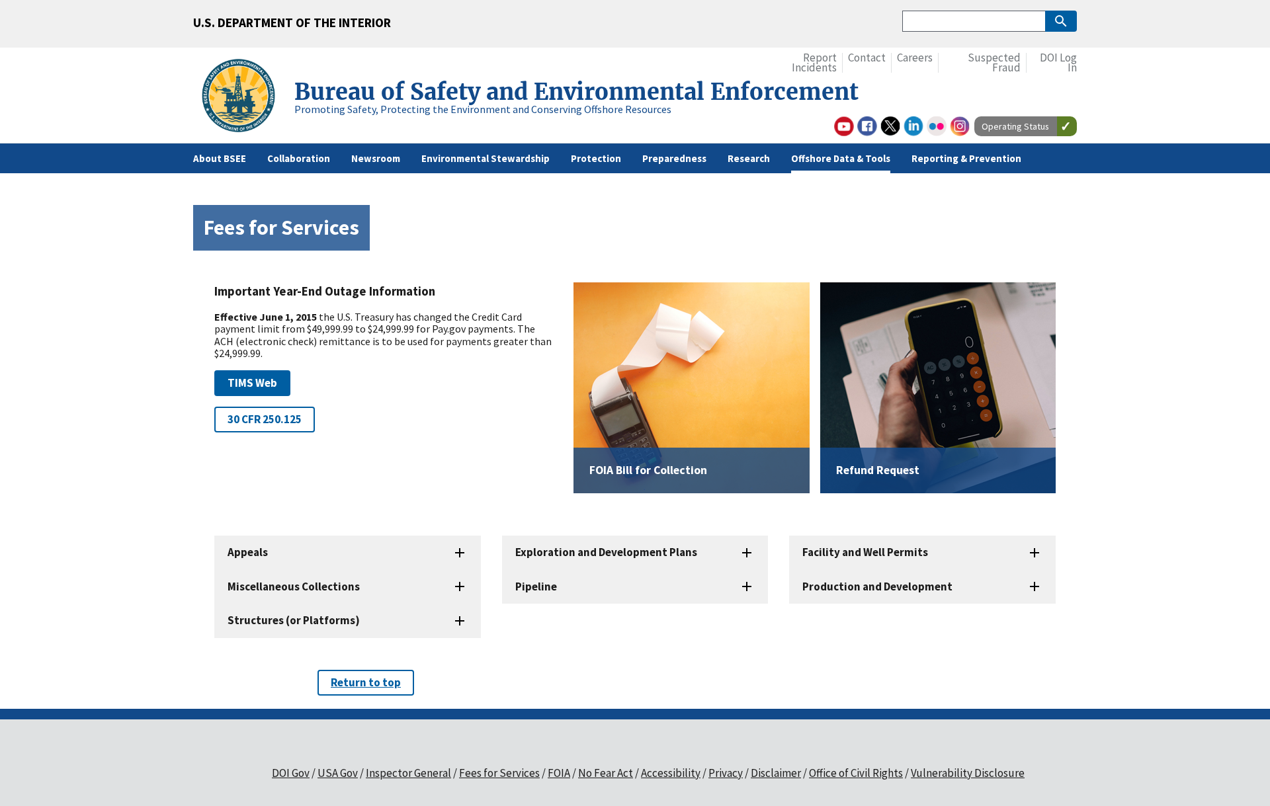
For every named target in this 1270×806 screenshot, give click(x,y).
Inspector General (408, 773)
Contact (867, 58)
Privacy (725, 773)
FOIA (559, 773)
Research (749, 158)
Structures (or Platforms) (294, 620)
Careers (915, 58)
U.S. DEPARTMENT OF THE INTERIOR (292, 22)
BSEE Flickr (937, 126)
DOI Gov (291, 773)
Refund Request (877, 470)
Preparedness (674, 158)
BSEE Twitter (890, 126)
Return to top (366, 682)
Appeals (248, 552)
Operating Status (1015, 126)
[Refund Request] (938, 387)
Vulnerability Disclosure (968, 773)
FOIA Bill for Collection (648, 470)
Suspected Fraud (994, 63)
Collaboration (298, 158)
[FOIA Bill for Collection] (691, 387)
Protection (596, 158)
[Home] (243, 97)
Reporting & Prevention (966, 158)
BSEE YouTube (844, 126)
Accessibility (670, 773)
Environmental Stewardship (485, 158)
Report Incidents (814, 63)
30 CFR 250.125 (265, 419)
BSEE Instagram (960, 126)
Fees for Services (499, 773)
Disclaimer (776, 773)
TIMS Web (252, 383)
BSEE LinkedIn (913, 126)
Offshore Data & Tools (840, 158)
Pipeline (536, 586)
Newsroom (375, 158)
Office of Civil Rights (856, 773)
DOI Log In (1058, 63)
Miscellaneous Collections (294, 586)
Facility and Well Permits (865, 552)
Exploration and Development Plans (606, 552)
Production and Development (877, 586)
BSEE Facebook (867, 126)
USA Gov (338, 773)
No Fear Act (605, 773)
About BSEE (219, 158)
